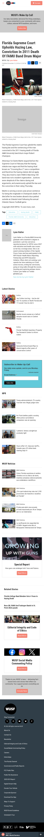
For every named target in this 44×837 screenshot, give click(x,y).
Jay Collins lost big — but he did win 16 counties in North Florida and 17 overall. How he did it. (29, 300)
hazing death (25, 212)
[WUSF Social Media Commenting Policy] (22, 652)
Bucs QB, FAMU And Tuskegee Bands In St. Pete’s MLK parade (20, 606)
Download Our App (10, 797)
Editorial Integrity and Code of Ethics (22, 629)
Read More (22, 573)
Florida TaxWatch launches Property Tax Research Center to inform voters (29, 332)
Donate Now (22, 691)
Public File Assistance (11, 775)
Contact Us (7, 735)
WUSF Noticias (20, 470)
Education (12, 212)
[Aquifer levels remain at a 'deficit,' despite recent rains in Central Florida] (8, 315)
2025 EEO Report (9, 779)
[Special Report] (22, 548)
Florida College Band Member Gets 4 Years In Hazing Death (21, 597)
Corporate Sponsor (10, 793)
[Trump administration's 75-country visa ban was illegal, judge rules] (8, 403)
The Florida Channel (10, 761)
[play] (3, 834)
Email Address (10, 375)
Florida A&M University (16, 217)
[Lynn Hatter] (6, 235)
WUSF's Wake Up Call (22, 15)
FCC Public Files (9, 770)
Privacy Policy (8, 806)
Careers (6, 752)
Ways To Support (9, 801)
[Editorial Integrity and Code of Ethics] (22, 619)
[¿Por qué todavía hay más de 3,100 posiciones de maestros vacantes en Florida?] (8, 492)
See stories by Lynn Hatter (23, 277)
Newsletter (7, 739)
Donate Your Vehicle (10, 788)
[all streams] (41, 834)
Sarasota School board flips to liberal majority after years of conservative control (27, 348)
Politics (18, 295)
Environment (20, 311)
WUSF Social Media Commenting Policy (22, 662)
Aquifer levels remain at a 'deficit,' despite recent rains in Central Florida (28, 316)
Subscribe (22, 28)
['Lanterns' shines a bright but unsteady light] (8, 434)
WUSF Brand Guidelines (11, 810)
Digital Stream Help (10, 784)
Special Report (22, 564)
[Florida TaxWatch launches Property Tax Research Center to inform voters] (8, 330)
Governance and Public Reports (14, 766)
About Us (7, 730)
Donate (37, 3)
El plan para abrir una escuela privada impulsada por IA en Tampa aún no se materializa (28, 509)
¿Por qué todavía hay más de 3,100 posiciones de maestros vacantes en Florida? (28, 493)
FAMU (37, 212)
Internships (7, 757)
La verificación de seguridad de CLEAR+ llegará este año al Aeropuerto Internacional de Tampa (28, 525)
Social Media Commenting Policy (14, 748)
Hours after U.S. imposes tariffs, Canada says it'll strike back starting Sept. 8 (27, 448)
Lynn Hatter (13, 60)
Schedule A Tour (9, 815)
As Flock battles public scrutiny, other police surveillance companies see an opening (27, 418)
